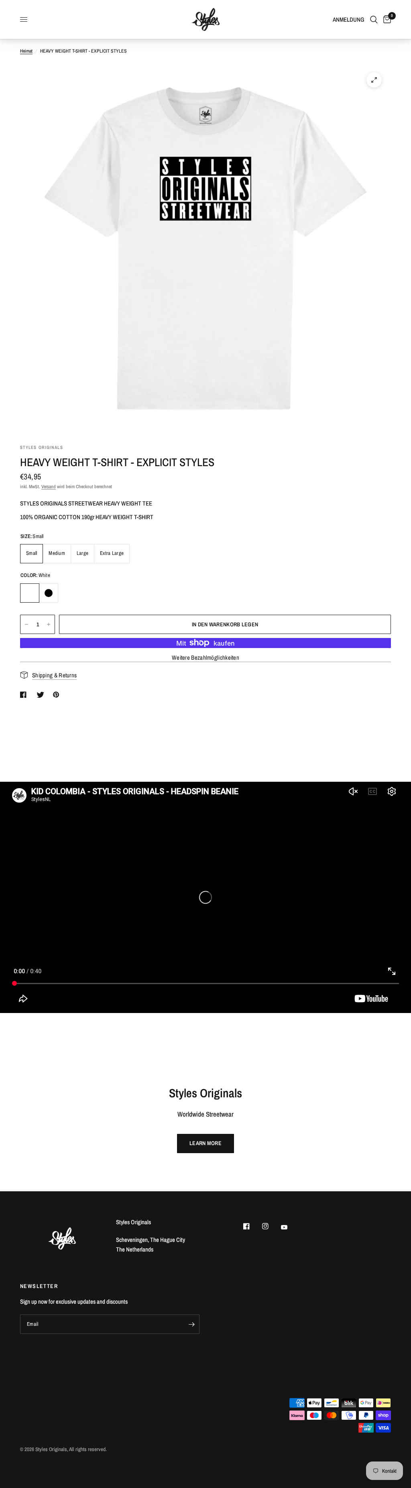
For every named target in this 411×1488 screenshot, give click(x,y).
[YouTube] (290, 1227)
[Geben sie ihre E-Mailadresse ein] (191, 1324)
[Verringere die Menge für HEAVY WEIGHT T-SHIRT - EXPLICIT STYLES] (26, 624)
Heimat (26, 51)
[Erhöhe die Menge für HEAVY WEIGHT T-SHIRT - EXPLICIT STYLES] (49, 624)
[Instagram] (271, 1226)
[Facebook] (252, 1226)
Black (48, 593)
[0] (385, 19)
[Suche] (373, 19)
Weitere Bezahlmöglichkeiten (205, 657)
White (29, 593)
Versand (48, 486)
